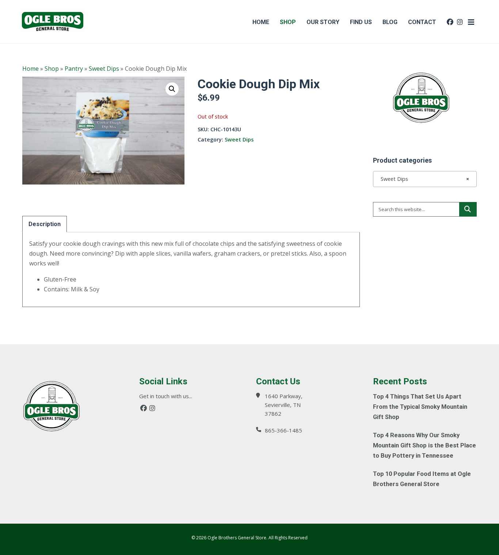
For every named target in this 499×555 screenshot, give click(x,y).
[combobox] (425, 179)
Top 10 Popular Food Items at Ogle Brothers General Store (422, 479)
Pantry (74, 69)
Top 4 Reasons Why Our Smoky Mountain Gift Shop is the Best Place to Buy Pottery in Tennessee (424, 445)
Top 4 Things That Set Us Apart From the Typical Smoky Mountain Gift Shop (420, 406)
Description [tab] (44, 224)
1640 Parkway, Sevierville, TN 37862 (283, 404)
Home (30, 69)
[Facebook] (143, 408)
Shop (52, 69)
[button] (172, 89)
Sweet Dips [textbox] (422, 178)
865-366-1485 (283, 430)
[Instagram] (152, 408)
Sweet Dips (104, 69)
